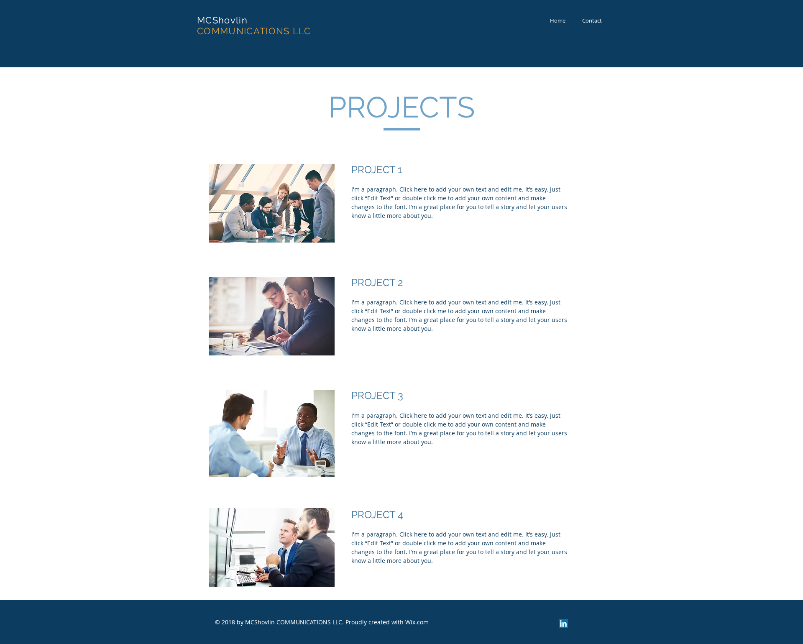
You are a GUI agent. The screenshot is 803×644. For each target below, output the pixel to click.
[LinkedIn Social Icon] (563, 623)
